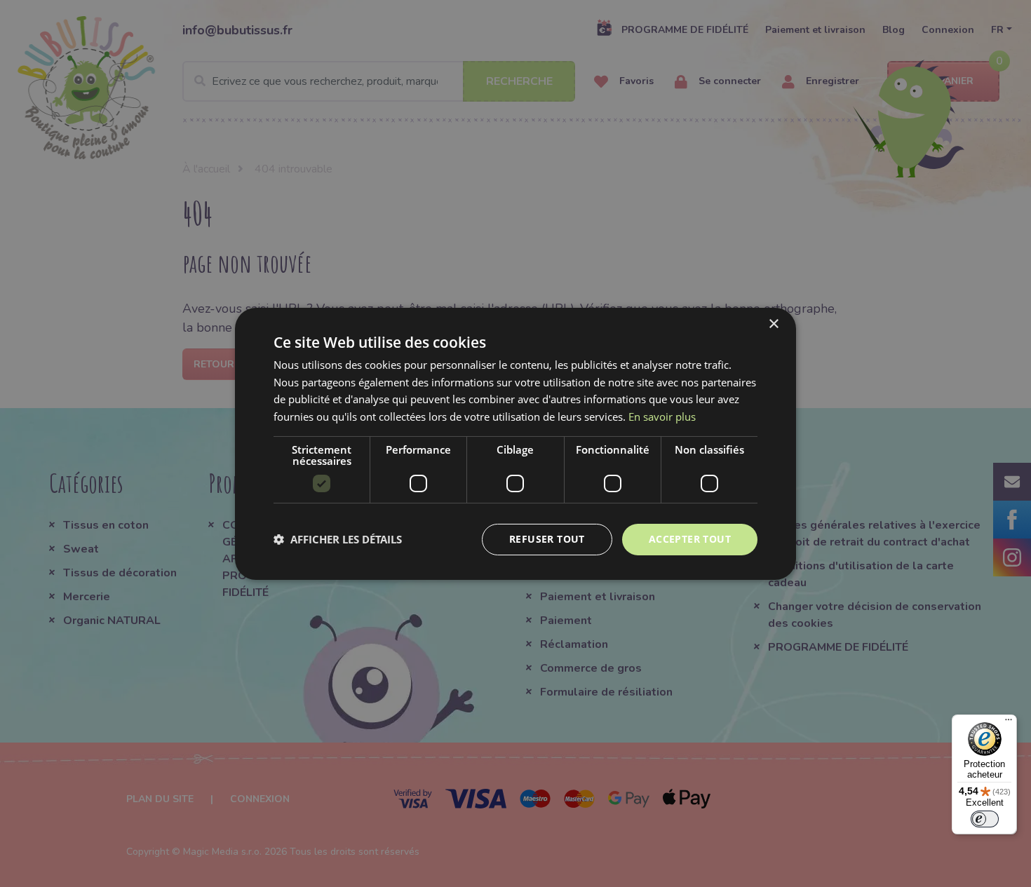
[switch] (985, 819)
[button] (338, 539)
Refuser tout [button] (547, 539)
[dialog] (515, 443)
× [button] (773, 323)
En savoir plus (662, 416)
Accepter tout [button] (690, 539)
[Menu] (1008, 723)
